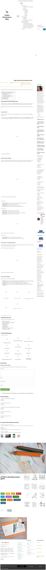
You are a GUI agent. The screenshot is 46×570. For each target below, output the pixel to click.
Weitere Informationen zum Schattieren (8, 322)
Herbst (13, 493)
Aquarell (39, 260)
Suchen (9, 510)
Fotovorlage (39, 277)
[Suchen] (44, 29)
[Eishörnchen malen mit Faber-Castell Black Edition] (43, 226)
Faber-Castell (22, 83)
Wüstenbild (10, 499)
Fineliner (26, 83)
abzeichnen (39, 256)
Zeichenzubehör (4, 324)
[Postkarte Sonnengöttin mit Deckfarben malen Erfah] (43, 229)
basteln (43, 264)
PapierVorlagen (39, 552)
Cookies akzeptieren (21, 566)
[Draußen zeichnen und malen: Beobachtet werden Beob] (43, 227)
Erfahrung (42, 271)
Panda (27, 490)
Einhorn (42, 508)
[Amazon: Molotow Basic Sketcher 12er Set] (7, 358)
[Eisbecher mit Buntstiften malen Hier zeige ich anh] (38, 227)
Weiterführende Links (5, 97)
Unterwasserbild (17, 499)
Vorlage (42, 293)
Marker (21, 84)
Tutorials (14, 82)
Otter (34, 490)
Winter (3, 496)
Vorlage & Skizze (5, 94)
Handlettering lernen (39, 545)
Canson (30, 82)
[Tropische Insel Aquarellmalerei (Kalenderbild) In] (38, 226)
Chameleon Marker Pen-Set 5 (28, 341)
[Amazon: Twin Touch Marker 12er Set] (29, 347)
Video (38, 293)
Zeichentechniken (5, 326)
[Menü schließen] (21, 3)
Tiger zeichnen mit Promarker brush (7, 93)
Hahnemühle (39, 278)
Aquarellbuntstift (40, 261)
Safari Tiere (3, 499)
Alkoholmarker (27, 82)
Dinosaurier (34, 481)
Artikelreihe (38, 262)
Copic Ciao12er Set (18, 346)
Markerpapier (28, 117)
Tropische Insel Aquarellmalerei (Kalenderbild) (8, 398)
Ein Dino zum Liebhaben (21, 554)
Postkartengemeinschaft (16, 103)
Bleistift (10, 118)
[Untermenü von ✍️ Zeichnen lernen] (28, 22)
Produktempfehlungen (5, 98)
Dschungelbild (16, 496)
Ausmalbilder (39, 263)
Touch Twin (41, 291)
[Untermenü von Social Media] (27, 10)
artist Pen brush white (18, 283)
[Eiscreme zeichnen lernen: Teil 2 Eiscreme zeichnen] (41, 226)
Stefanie (2, 82)
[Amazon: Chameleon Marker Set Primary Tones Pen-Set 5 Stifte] (29, 340)
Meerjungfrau (26, 481)
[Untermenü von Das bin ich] (25, 5)
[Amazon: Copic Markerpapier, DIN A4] (18, 358)
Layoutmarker (29, 83)
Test (42, 290)
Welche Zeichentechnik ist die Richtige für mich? (40, 208)
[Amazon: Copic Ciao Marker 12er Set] (18, 345)
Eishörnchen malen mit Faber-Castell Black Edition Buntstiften (10, 407)
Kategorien (39, 25)
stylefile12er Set (6, 353)
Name (1, 377)
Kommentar (2, 368)
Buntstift (40, 267)
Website (1, 385)
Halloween (18, 493)
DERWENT (39, 270)
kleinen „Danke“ (11, 425)
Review (39, 290)
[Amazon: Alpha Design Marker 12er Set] (18, 352)
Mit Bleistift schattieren (5, 321)
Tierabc (38, 291)
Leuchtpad (6, 118)
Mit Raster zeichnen (5, 325)
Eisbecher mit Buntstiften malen (6, 411)
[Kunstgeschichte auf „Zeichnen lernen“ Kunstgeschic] (38, 229)
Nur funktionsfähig (31, 566)
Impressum (2, 568)
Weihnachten (9, 496)
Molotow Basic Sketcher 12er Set (7, 359)
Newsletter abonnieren (4, 553)
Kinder (39, 280)
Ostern (3, 493)
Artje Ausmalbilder (20, 540)
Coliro (38, 268)
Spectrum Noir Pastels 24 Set (18, 340)
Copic (41, 268)
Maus (27, 499)
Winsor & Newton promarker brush (18, 284)
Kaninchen (27, 508)
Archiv (38, 250)
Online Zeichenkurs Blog (7, 17)
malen (40, 285)
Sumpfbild (3, 502)
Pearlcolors (39, 289)
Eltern (38, 271)
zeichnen (40, 296)
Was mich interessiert (4, 548)
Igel (34, 508)
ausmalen (39, 264)
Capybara (42, 490)
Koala (42, 481)
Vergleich (41, 292)
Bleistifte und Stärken (5, 323)
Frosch (42, 499)
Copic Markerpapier (18, 359)
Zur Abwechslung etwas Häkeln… (40, 198)
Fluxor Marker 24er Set (6, 342)
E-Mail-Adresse (3, 381)
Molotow (39, 288)
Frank (28, 545)
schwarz (25, 283)
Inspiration (39, 279)
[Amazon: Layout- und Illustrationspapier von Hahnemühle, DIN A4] (28, 357)
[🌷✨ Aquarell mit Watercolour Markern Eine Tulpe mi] (41, 229)
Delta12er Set (29, 353)
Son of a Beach (39, 548)
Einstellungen (40, 566)
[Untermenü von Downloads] (25, 16)
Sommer (8, 493)
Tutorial (38, 292)
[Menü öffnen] (18, 16)
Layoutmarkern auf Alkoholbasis (14, 117)
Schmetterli (34, 499)
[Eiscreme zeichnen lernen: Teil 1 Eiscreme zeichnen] (41, 227)
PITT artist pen (25, 84)
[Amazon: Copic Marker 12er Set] (7, 347)
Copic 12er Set (7, 348)
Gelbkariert (38, 542)
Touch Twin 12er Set (28, 348)
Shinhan (28, 84)
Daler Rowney (39, 269)
